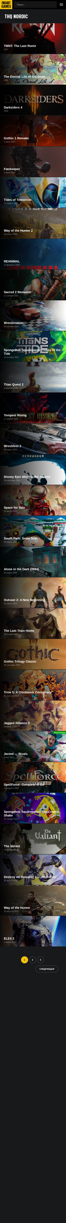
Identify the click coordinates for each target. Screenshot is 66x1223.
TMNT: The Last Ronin (20, 46)
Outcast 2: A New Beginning (24, 600)
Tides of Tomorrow (17, 199)
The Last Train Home (19, 630)
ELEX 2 (9, 938)
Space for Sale (14, 507)
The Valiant (12, 846)
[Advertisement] (33, 1013)
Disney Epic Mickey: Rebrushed (27, 476)
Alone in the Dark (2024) (21, 569)
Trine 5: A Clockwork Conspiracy (28, 692)
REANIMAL (12, 261)
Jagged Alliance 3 (17, 723)
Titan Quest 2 (13, 384)
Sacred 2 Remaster (17, 292)
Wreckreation (13, 323)
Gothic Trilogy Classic (20, 661)
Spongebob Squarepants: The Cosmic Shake (31, 813)
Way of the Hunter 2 (18, 230)
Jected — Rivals (15, 753)
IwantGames (6, 4)
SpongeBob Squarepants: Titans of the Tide (32, 351)
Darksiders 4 (13, 107)
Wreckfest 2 (12, 446)
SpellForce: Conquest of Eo (24, 784)
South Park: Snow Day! (21, 538)
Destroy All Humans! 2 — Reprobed (30, 877)
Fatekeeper (12, 169)
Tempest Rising (15, 415)
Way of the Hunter (17, 907)
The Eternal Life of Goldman (24, 76)
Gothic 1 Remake (16, 138)
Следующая (46, 969)
